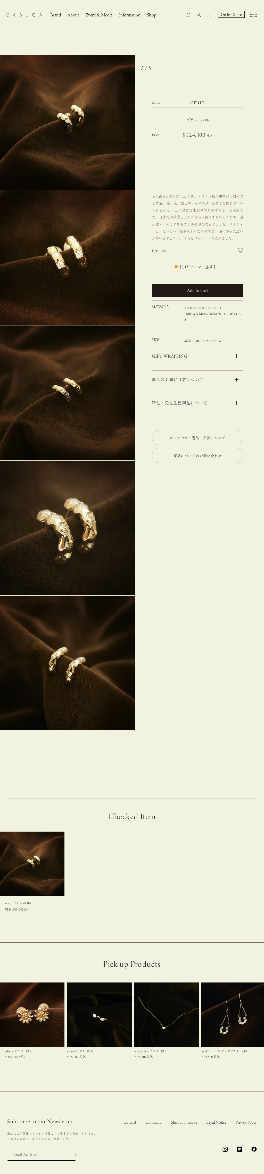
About (73, 15)
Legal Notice (216, 1122)
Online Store (231, 15)
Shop (151, 15)
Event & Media (99, 15)
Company (153, 1122)
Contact (129, 1122)
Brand (55, 15)
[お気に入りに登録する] (240, 250)
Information (130, 15)
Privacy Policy (246, 1122)
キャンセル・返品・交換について (197, 438)
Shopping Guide (184, 1122)
